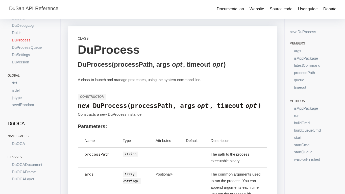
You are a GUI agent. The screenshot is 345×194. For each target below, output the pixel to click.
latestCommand (307, 65)
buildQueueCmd (307, 130)
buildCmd (302, 123)
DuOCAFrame (24, 172)
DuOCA (18, 143)
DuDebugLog (23, 25)
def (14, 83)
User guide (308, 9)
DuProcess (21, 40)
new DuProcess (303, 32)
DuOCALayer (23, 179)
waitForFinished (307, 159)
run (296, 115)
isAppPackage (306, 58)
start (297, 137)
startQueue (303, 152)
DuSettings (21, 55)
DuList (17, 33)
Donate (329, 9)
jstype (17, 97)
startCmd (301, 145)
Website (257, 9)
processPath (304, 72)
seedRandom (23, 105)
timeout (300, 87)
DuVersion (20, 62)
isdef (16, 90)
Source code (281, 9)
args (297, 51)
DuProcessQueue (27, 47)
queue (299, 80)
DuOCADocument (27, 164)
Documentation (230, 9)
